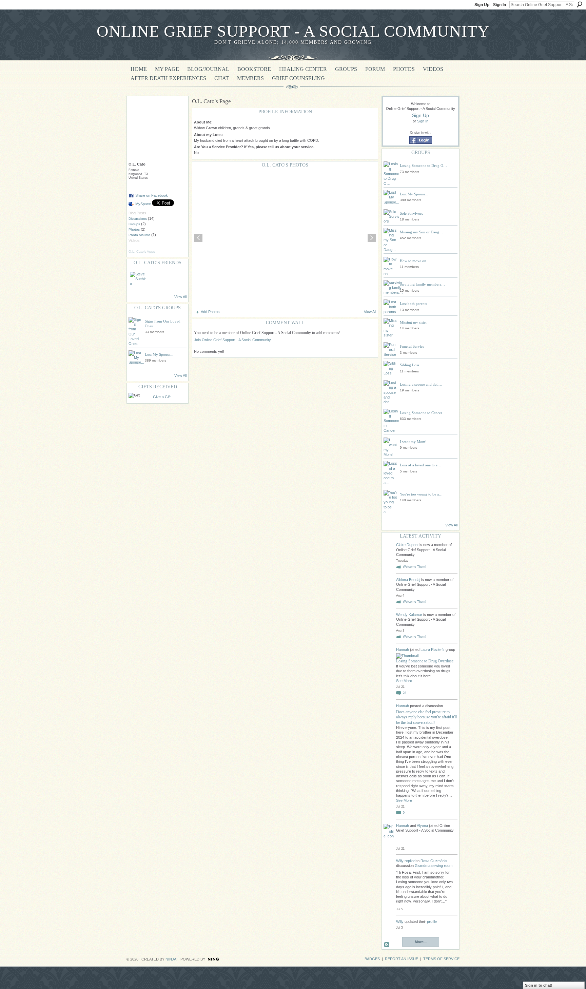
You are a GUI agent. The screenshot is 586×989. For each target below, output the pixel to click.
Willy (400, 861)
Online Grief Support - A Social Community (293, 31)
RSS (387, 945)
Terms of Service (441, 959)
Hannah (403, 649)
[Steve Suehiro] (138, 280)
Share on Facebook (151, 195)
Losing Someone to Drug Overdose (424, 661)
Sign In (499, 4)
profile (432, 921)
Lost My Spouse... (159, 354)
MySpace (143, 204)
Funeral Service (412, 346)
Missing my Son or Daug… (421, 232)
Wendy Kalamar (409, 615)
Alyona (422, 825)
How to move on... (414, 261)
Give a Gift (162, 397)
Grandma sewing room (433, 866)
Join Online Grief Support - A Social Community (232, 340)
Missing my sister (413, 322)
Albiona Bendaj (408, 580)
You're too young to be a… (421, 494)
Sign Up (481, 4)
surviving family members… (422, 284)
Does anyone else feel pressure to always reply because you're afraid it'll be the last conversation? (426, 717)
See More (404, 681)
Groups (134, 224)
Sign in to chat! (538, 985)
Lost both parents (413, 304)
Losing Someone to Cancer (421, 413)
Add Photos (210, 312)
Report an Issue (401, 959)
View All (180, 297)
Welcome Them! (414, 566)
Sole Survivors (411, 213)
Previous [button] (198, 238)
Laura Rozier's (433, 649)
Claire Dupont (407, 545)
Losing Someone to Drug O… (423, 165)
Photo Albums (139, 235)
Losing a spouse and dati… (421, 384)
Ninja (170, 959)
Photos (134, 229)
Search (579, 4)
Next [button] (372, 238)
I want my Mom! (413, 442)
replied (410, 861)
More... (421, 941)
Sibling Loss (409, 365)
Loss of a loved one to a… (420, 465)
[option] (285, 238)
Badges (372, 959)
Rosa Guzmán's (434, 861)
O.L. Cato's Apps (142, 251)
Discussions (138, 218)
